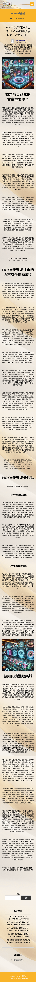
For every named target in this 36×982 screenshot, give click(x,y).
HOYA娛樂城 (6, 283)
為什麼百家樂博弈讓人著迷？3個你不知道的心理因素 (18, 918)
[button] (32, 4)
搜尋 (18, 894)
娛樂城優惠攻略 (21, 40)
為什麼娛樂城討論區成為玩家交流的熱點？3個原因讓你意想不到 (18, 929)
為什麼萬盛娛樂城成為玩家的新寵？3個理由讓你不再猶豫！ (18, 935)
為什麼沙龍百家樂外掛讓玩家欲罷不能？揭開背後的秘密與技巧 (18, 923)
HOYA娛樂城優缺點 (18, 486)
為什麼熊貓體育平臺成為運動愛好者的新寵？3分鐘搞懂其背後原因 (18, 941)
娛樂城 (7, 845)
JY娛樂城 (18, 868)
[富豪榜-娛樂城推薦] (7, 4)
